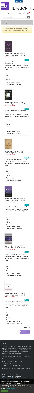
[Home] (9, 14)
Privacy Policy (16, 376)
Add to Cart (25, 332)
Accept (5, 391)
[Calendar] (20, 14)
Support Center (6, 376)
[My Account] (24, 14)
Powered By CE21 (7, 378)
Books (27, 60)
